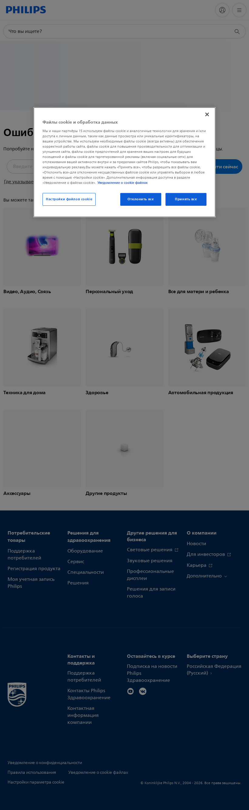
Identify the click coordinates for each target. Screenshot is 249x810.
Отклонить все (141, 199)
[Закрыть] (207, 114)
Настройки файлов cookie (69, 199)
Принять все (186, 199)
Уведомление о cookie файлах (122, 183)
